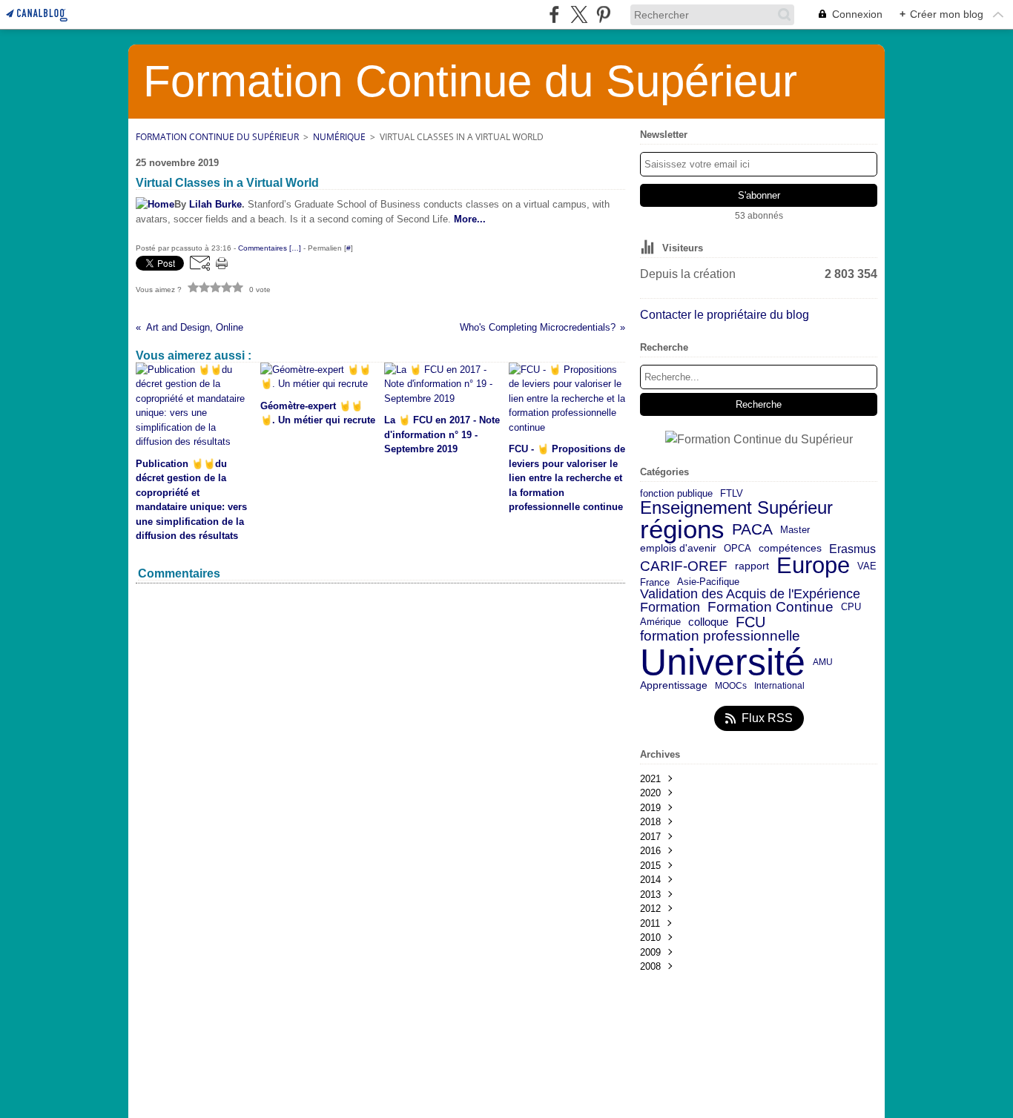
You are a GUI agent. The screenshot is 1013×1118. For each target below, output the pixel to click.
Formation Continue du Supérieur (217, 136)
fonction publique (676, 494)
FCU (750, 622)
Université (722, 662)
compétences (790, 548)
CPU (851, 607)
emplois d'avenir (678, 548)
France (655, 582)
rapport (752, 566)
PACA (752, 530)
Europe (813, 566)
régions (682, 530)
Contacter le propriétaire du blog (724, 314)
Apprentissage (673, 686)
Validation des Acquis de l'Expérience (750, 594)
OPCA (737, 549)
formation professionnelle (720, 636)
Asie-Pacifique (708, 582)
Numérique (339, 136)
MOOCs (731, 685)
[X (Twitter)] (579, 14)
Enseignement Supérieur (736, 508)
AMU (823, 662)
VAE (867, 566)
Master (795, 530)
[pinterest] (603, 14)
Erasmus (852, 549)
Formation (670, 608)
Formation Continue (770, 608)
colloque (708, 622)
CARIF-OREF (683, 566)
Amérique (660, 622)
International (779, 685)
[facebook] (554, 14)
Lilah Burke (215, 204)
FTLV (731, 494)
